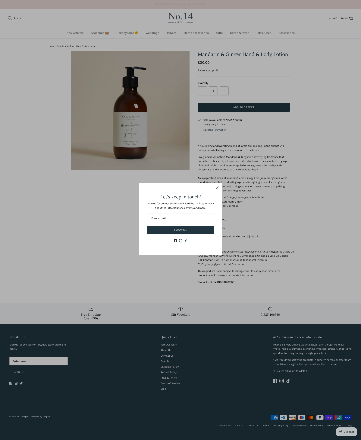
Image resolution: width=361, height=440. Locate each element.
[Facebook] (175, 240)
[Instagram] (180, 240)
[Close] (217, 188)
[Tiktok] (185, 240)
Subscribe (180, 229)
